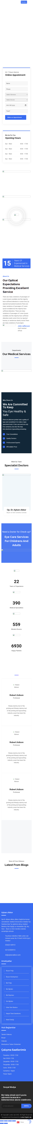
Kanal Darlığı (10, 1020)
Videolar (4, 1041)
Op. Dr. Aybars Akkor (16, 510)
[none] (22, 1122)
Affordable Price (11, 447)
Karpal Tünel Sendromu (13, 1013)
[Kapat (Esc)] (2, 1120)
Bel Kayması (10, 995)
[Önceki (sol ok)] (2, 1123)
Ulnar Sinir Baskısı (12, 1007)
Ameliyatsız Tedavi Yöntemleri (11, 1044)
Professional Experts (13, 442)
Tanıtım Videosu (6, 1034)
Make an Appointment (14, 117)
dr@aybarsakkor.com (7, 955)
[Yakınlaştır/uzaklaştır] (14, 1120)
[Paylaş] (6, 1120)
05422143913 (7, 945)
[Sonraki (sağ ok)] (6, 1123)
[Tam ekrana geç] (10, 1120)
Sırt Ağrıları (9, 1001)
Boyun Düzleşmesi (12, 977)
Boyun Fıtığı (9, 971)
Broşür (3, 1038)
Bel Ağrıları (9, 989)
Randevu (23, 2)
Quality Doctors (11, 438)
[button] (16, 556)
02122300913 (7, 950)
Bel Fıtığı (9, 983)
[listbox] (22, 1122)
